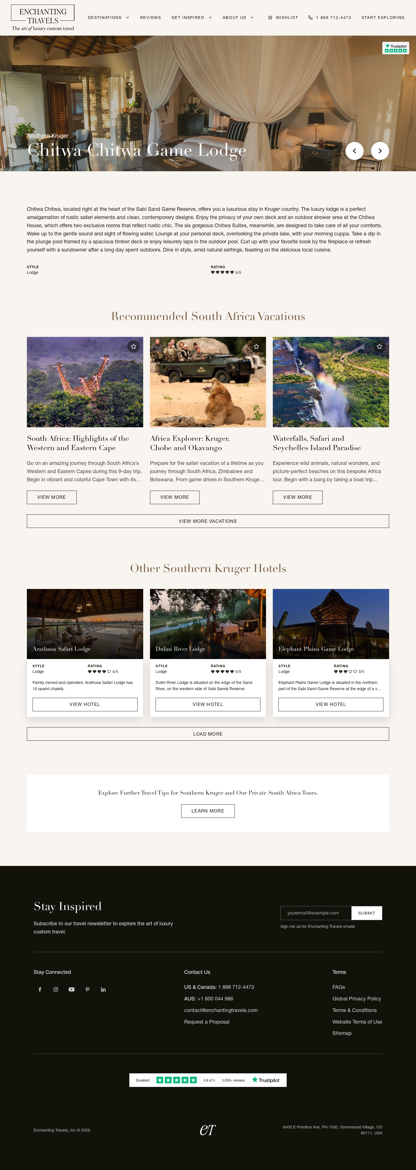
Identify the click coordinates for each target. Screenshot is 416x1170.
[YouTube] (71, 989)
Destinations (105, 17)
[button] (133, 346)
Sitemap (342, 1033)
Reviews (150, 17)
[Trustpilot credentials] (395, 48)
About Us (234, 17)
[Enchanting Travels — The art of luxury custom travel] (42, 18)
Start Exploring (383, 17)
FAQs (339, 987)
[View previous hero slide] (355, 151)
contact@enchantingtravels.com (221, 1010)
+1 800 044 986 (215, 998)
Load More (208, 734)
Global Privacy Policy (357, 998)
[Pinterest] (87, 989)
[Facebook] (40, 989)
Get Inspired (188, 17)
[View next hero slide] (380, 151)
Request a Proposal (207, 1022)
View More (51, 497)
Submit (366, 913)
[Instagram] (56, 989)
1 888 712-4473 (236, 987)
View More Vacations (208, 521)
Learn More (208, 811)
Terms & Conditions (355, 1010)
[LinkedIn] (103, 989)
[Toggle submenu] (127, 17)
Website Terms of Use (357, 1022)
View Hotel (85, 704)
